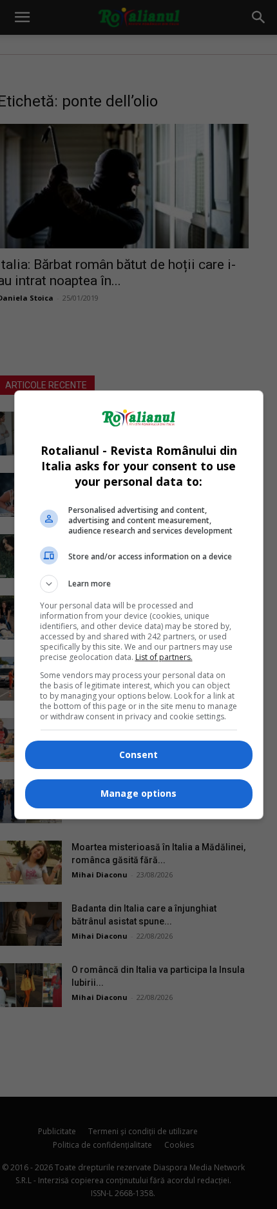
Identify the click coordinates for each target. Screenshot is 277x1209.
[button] (139, 584)
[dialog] (138, 604)
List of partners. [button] (164, 657)
